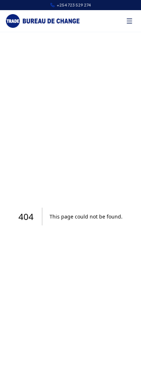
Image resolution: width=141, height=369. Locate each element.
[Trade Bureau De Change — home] (43, 21)
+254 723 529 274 (74, 5)
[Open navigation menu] (129, 21)
